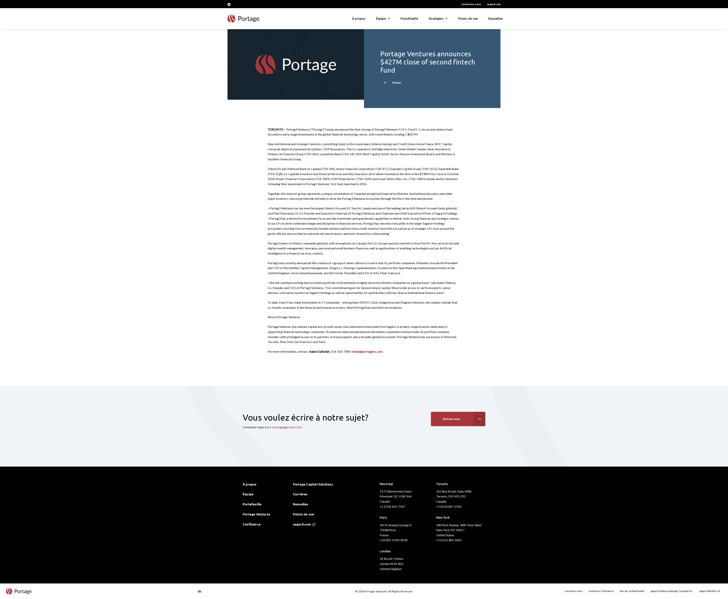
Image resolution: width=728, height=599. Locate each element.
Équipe (248, 494)
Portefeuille (409, 18)
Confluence (251, 524)
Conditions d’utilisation (601, 591)
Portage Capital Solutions (313, 484)
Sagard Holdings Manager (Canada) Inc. (671, 591)
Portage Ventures (256, 514)
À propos (358, 18)
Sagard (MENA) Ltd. (709, 591)
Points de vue (468, 18)
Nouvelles (495, 18)
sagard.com (493, 4)
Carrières (300, 494)
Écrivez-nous (451, 418)
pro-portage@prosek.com (284, 427)
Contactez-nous (471, 4)
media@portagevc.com (367, 351)
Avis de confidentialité (632, 591)
